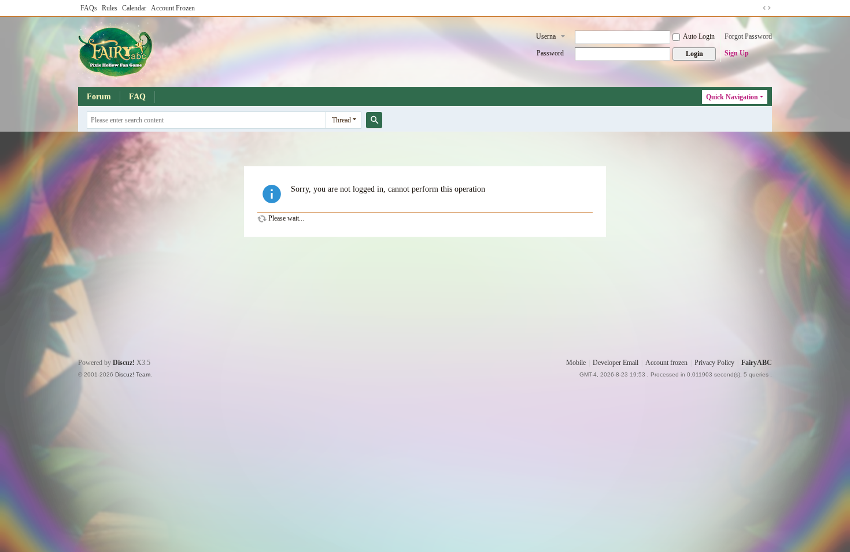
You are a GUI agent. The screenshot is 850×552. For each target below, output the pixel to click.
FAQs (88, 8)
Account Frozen (173, 8)
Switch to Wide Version (767, 8)
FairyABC (756, 363)
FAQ (137, 96)
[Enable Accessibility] (756, 8)
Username (546, 37)
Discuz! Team (132, 374)
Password (550, 53)
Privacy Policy (714, 363)
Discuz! (124, 363)
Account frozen (666, 363)
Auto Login (699, 36)
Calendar (134, 8)
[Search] (374, 120)
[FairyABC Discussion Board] (116, 51)
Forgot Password (748, 36)
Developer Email (615, 363)
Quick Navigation (732, 97)
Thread (341, 120)
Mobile (576, 363)
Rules (109, 8)
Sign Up (737, 53)
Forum (99, 96)
